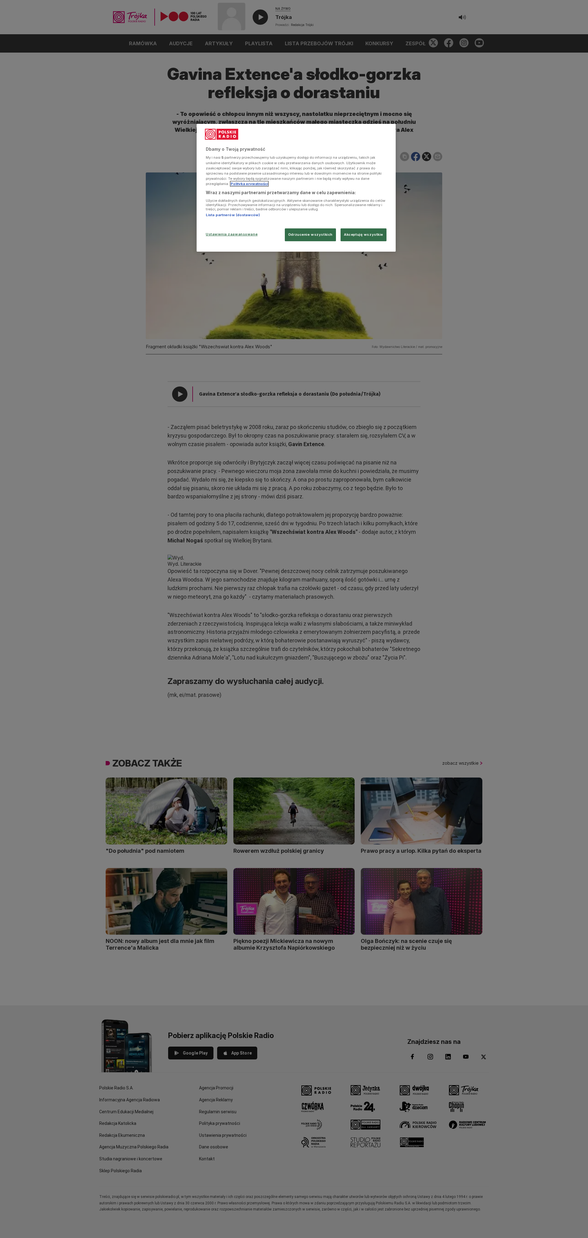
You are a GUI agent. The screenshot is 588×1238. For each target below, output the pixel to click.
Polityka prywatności (249, 184)
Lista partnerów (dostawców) (233, 215)
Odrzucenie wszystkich (310, 234)
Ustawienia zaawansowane (232, 234)
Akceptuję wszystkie (363, 234)
